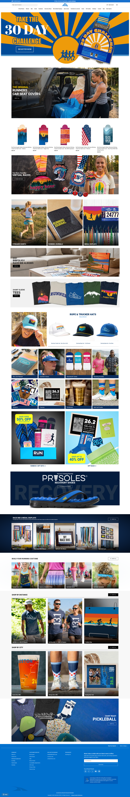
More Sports (109, 8)
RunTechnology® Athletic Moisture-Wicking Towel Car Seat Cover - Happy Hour (43, 148)
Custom (99, 8)
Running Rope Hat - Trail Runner (83, 343)
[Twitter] (92, 771)
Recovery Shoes (48, 8)
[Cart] (117, 4)
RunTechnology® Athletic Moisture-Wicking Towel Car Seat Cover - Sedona (21, 148)
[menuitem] (110, 4)
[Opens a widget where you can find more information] (5, 794)
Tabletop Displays (81, 549)
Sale (104, 8)
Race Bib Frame (102, 549)
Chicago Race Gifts (53, 694)
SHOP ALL (114, 519)
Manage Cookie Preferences (76, 795)
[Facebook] (88, 771)
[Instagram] (85, 771)
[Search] (13, 5)
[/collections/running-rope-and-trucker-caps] (29, 329)
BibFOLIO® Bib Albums (61, 549)
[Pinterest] (99, 771)
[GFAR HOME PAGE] (65, 4)
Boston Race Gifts (16, 694)
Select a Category (123, 745)
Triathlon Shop (88, 642)
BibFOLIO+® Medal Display (18, 549)
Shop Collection (83, 316)
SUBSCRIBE (101, 764)
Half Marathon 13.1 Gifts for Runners (57, 642)
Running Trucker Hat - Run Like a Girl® (59, 343)
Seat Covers (66, 8)
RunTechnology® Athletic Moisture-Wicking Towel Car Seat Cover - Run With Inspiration (64, 148)
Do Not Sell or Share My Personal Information (65, 792)
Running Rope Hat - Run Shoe (107, 343)
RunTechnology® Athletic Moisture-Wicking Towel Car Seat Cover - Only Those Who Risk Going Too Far (107, 149)
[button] (21, 8)
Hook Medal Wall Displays (40, 549)
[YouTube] (95, 771)
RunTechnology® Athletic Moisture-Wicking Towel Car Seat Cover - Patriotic (86, 148)
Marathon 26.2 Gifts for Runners (20, 642)
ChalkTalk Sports (17, 1)
